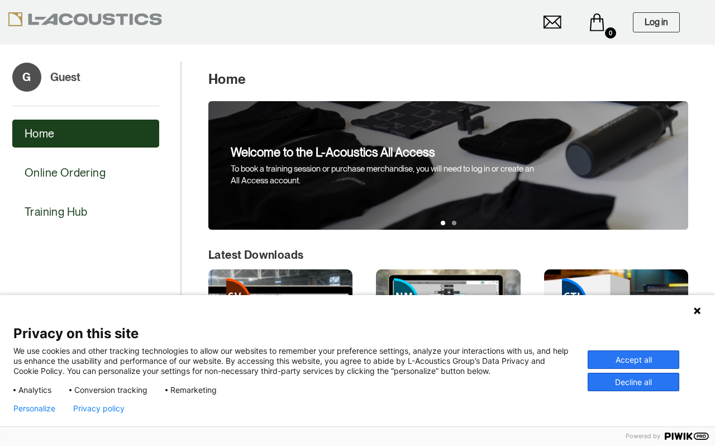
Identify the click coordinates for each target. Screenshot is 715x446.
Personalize (34, 408)
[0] (597, 22)
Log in (656, 22)
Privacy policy (99, 408)
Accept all (634, 359)
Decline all (633, 382)
